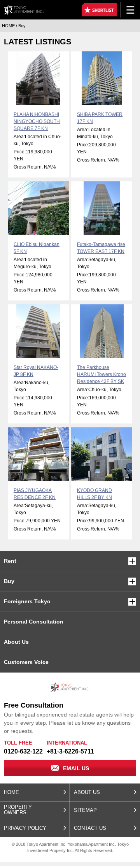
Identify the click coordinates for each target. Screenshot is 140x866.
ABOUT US (87, 792)
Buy (9, 581)
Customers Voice (26, 662)
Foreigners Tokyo (27, 601)
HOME (11, 792)
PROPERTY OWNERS (18, 809)
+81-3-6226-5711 (70, 751)
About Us (16, 642)
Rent (10, 561)
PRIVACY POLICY (25, 828)
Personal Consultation (33, 621)
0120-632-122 (23, 751)
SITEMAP (85, 810)
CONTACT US (90, 828)
